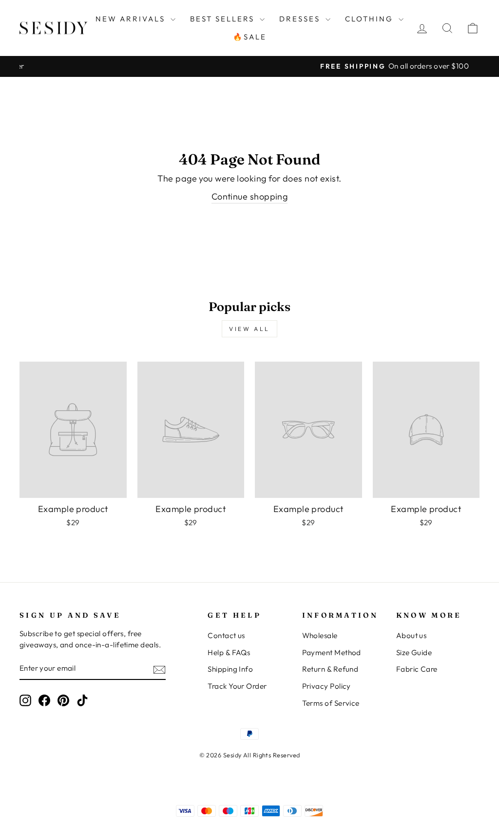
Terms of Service (331, 703)
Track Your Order (237, 686)
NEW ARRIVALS (132, 18)
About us (411, 635)
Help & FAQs (229, 652)
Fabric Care (417, 669)
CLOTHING (370, 18)
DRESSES (301, 18)
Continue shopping (249, 196)
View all (249, 328)
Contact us (226, 635)
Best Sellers (223, 18)
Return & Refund (330, 669)
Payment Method (331, 652)
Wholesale (320, 635)
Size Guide (414, 652)
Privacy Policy (326, 686)
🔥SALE (250, 36)
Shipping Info (230, 669)
